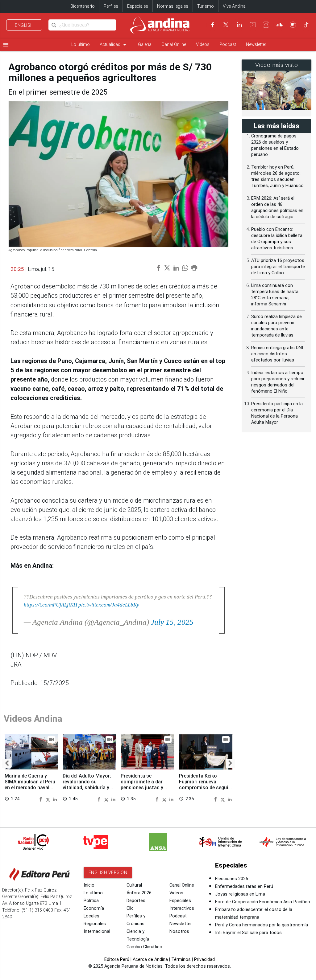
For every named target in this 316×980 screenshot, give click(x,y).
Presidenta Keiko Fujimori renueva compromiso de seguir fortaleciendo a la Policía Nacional (204, 787)
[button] (6, 763)
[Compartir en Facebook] (41, 798)
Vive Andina (234, 6)
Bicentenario (82, 6)
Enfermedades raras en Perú (244, 886)
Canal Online (173, 44)
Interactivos (181, 908)
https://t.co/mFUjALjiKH (50, 605)
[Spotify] (293, 24)
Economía (94, 908)
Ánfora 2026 (139, 893)
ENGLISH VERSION (108, 872)
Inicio (89, 885)
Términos (181, 959)
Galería (145, 44)
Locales (91, 916)
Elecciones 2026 (231, 878)
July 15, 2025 (172, 622)
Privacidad (204, 959)
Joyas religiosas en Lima (240, 894)
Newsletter (256, 44)
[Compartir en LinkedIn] (55, 798)
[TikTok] (306, 24)
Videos (203, 44)
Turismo (205, 6)
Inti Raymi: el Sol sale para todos (248, 932)
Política (91, 900)
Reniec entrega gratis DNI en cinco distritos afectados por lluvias (277, 354)
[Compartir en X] (48, 798)
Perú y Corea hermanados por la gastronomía (261, 925)
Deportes (136, 900)
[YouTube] (253, 24)
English (24, 25)
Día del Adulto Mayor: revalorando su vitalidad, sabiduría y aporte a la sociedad (87, 784)
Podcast (227, 44)
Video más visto (276, 65)
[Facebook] (212, 24)
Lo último (80, 44)
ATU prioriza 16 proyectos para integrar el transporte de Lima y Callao (278, 267)
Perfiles (111, 6)
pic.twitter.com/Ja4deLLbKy (108, 605)
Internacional (97, 931)
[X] (226, 24)
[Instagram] (266, 24)
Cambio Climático (144, 946)
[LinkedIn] (239, 24)
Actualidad (114, 44)
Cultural (134, 885)
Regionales (95, 923)
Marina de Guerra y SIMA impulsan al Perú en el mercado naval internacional (30, 784)
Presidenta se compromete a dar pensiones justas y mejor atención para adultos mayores (143, 787)
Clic (130, 908)
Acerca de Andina (150, 959)
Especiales (137, 6)
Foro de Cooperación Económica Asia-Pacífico (262, 901)
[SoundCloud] (279, 24)
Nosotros (179, 931)
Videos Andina (33, 718)
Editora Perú (116, 959)
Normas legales (172, 6)
